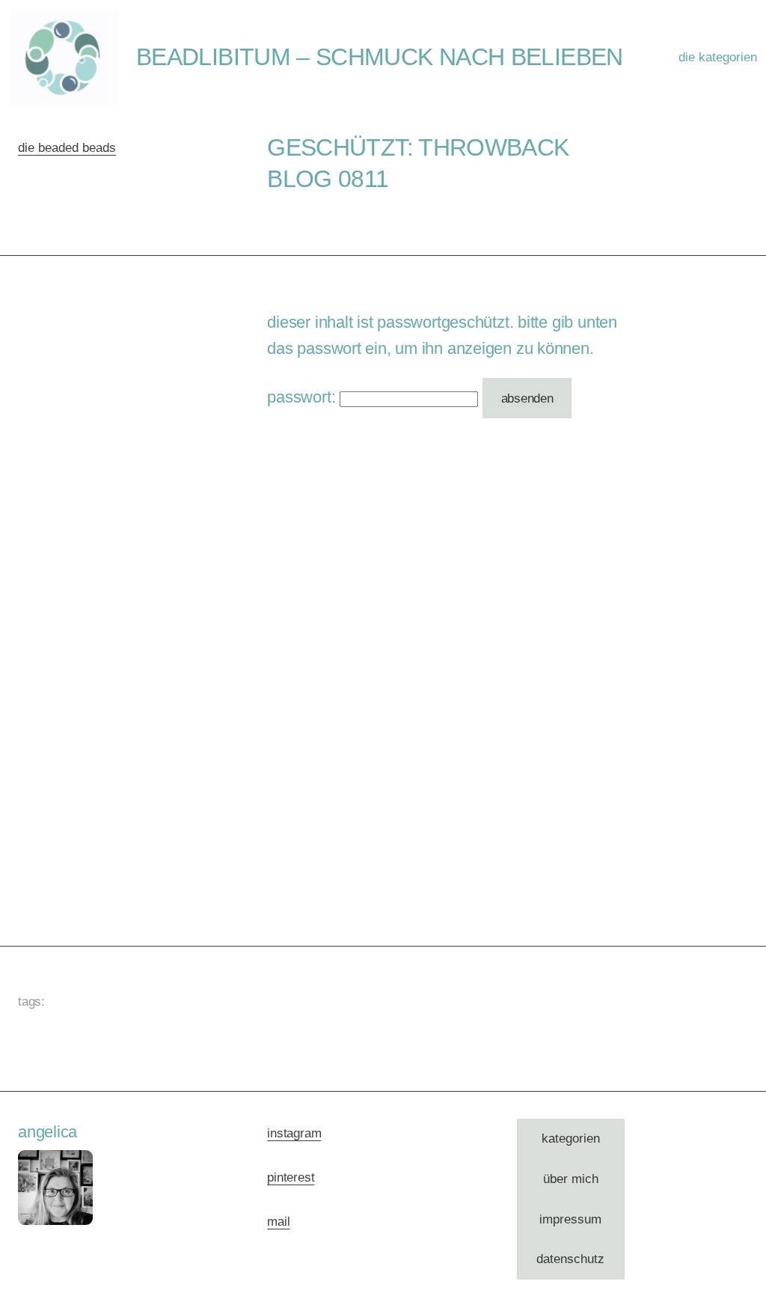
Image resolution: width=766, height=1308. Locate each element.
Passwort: (303, 397)
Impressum (570, 1219)
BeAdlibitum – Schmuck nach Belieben (379, 56)
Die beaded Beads (67, 148)
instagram (294, 1133)
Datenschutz (570, 1259)
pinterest (290, 1177)
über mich (570, 1179)
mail (278, 1221)
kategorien (571, 1138)
